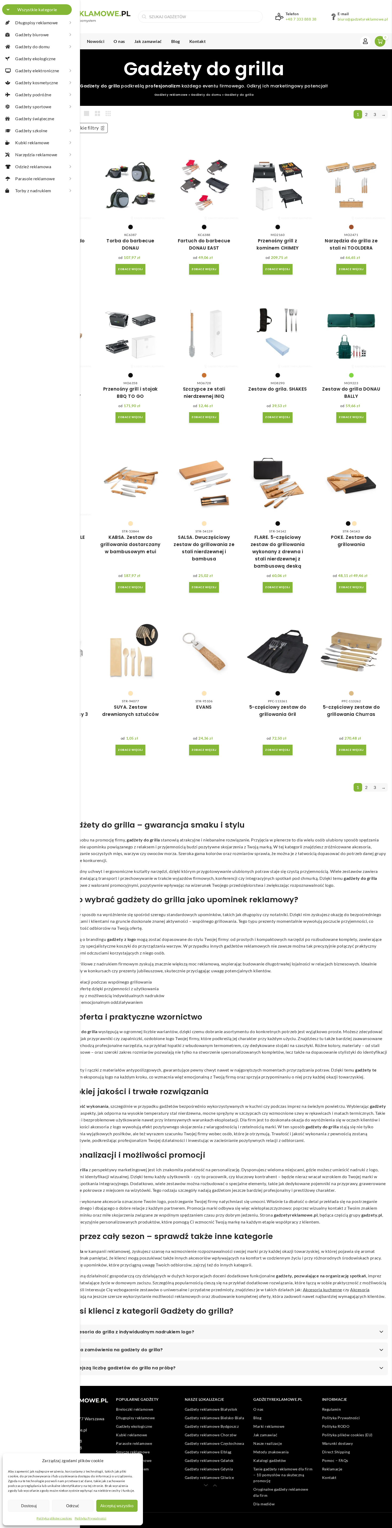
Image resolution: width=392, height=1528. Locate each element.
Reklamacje (332, 1469)
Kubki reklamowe (131, 1435)
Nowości (96, 41)
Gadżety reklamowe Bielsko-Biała (214, 1417)
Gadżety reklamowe (171, 95)
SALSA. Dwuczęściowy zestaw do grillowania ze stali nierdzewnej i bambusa (204, 548)
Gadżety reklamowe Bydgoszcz (212, 1426)
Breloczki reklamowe (134, 1409)
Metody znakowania (271, 1452)
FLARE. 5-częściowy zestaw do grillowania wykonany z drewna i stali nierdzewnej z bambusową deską (278, 552)
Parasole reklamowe (134, 1443)
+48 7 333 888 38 (301, 19)
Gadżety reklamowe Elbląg (208, 1452)
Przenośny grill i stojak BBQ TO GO (130, 392)
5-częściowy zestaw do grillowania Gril (277, 710)
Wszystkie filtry (81, 128)
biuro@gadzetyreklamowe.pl (363, 19)
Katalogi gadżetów (269, 1460)
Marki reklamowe (269, 1426)
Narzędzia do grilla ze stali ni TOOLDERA (351, 244)
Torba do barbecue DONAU (130, 244)
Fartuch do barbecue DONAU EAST (204, 244)
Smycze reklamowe (133, 1452)
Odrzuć (72, 1505)
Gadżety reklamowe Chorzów (211, 1435)
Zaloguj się (365, 41)
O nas (119, 41)
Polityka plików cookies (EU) (347, 1435)
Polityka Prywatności (90, 1518)
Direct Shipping (336, 1452)
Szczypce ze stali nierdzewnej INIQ (204, 392)
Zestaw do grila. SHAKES (277, 389)
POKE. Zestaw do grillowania (351, 541)
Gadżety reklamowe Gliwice (209, 1477)
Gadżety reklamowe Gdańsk (209, 1460)
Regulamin (331, 1409)
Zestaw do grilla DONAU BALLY (351, 392)
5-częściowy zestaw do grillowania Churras (351, 710)
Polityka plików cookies (54, 1518)
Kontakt (197, 41)
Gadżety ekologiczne (134, 1426)
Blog (175, 41)
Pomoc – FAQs (335, 1460)
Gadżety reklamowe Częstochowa (214, 1443)
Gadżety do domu (206, 95)
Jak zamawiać (148, 41)
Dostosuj (29, 1505)
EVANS (204, 707)
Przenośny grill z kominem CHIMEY (278, 244)
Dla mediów (264, 1504)
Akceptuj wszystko (116, 1505)
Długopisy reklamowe (135, 1417)
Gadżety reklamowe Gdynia (209, 1469)
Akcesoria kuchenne (322, 1289)
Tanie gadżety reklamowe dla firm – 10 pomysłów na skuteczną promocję (283, 1475)
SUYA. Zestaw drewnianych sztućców (130, 710)
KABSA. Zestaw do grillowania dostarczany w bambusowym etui (130, 544)
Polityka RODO (336, 1426)
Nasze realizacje (267, 1443)
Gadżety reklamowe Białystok (211, 1409)
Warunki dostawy (337, 1443)
